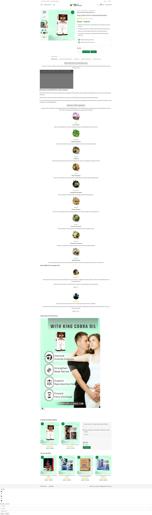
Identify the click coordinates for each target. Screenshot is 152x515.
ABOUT (105, 1)
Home (78, 10)
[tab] (54, 58)
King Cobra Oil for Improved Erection (49, 444)
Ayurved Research (96, 486)
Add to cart (86, 51)
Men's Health (84, 10)
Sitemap (110, 486)
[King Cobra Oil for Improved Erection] (49, 433)
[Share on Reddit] (1, 498)
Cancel (7, 513)
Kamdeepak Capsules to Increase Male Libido (48, 476)
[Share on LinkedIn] (1, 496)
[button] (42, 39)
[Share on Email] (1, 501)
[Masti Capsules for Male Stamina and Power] (67, 464)
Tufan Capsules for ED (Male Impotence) (70, 444)
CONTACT (109, 1)
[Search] (98, 5)
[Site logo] (76, 4)
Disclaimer (51, 486)
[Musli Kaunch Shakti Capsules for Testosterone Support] (85, 464)
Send (2, 513)
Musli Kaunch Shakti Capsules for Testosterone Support (85, 476)
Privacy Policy (43, 486)
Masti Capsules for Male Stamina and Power (67, 476)
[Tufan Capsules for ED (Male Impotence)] (70, 433)
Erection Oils (92, 10)
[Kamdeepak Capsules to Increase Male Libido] (48, 464)
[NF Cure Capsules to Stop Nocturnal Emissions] (103, 464)
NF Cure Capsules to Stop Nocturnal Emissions (103, 476)
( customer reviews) (88, 18)
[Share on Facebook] (1, 491)
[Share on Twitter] (1, 494)
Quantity (79, 48)
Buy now (93, 51)
